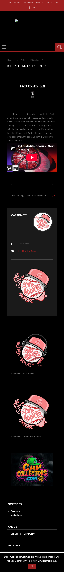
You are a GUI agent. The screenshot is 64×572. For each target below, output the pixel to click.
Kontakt (40, 3)
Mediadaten (16, 515)
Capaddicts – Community (23, 534)
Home (9, 3)
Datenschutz (17, 511)
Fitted (18, 251)
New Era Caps (29, 251)
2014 (18, 60)
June (25, 60)
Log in (52, 195)
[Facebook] (29, 7)
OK (32, 566)
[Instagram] (34, 7)
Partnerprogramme (24, 3)
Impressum (52, 3)
